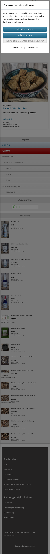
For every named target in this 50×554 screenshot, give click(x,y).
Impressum (17, 47)
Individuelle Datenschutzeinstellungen (25, 40)
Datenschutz (33, 47)
